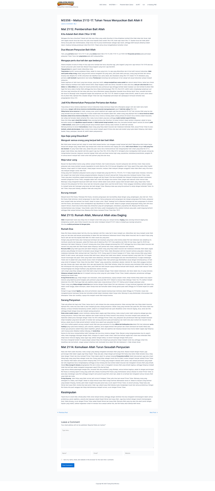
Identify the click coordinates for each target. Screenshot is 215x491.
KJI (144, 4)
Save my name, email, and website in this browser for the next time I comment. (88, 460)
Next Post (154, 412)
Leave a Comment (67, 24)
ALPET (138, 4)
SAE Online (102, 4)
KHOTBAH (112, 4)
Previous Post (62, 412)
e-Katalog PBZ (152, 4)
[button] (116, 4)
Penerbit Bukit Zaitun (126, 4)
